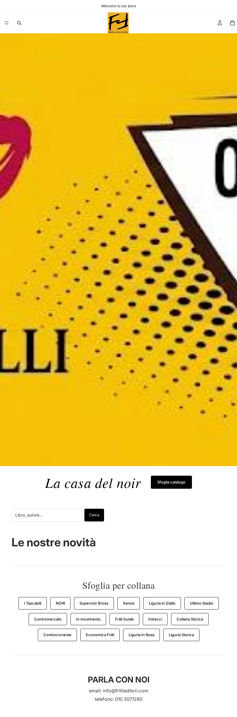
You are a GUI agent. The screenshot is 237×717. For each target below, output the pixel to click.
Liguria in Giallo (162, 603)
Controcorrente (57, 634)
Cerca (94, 515)
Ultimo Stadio (201, 603)
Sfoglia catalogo (171, 482)
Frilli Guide (124, 619)
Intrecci (155, 619)
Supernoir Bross (93, 603)
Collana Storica (190, 619)
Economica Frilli (100, 634)
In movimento (88, 619)
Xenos (128, 603)
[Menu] (6, 23)
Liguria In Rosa (141, 634)
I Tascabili (32, 603)
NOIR (60, 603)
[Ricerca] (19, 23)
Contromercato (48, 619)
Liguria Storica (181, 634)
